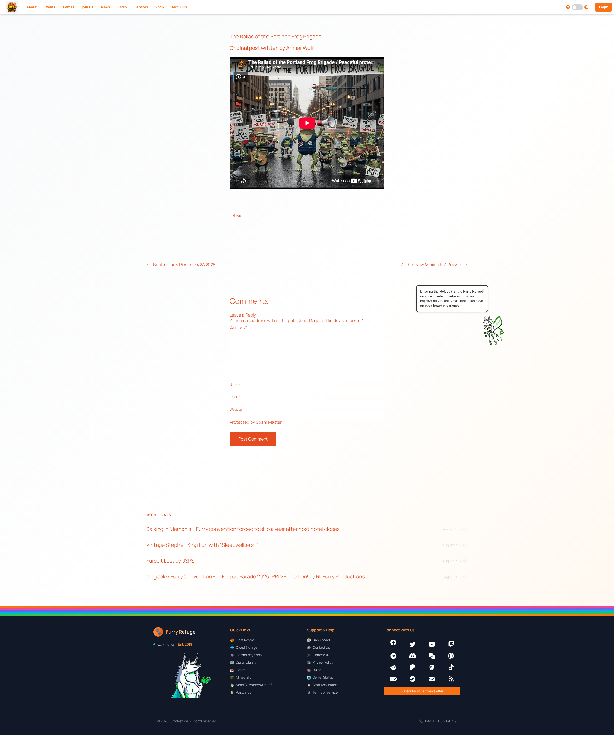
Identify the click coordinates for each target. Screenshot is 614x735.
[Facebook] (393, 642)
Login (603, 7)
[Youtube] (431, 644)
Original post (245, 48)
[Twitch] (450, 644)
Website (236, 409)
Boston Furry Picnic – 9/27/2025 (184, 264)
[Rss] (450, 679)
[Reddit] (393, 667)
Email (235, 396)
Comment (238, 327)
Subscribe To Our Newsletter (422, 691)
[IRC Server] (450, 656)
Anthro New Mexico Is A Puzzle (431, 264)
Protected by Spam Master (256, 422)
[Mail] (431, 679)
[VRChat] (393, 679)
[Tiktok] (450, 667)
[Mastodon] (431, 667)
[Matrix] (431, 656)
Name (235, 384)
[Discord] (412, 656)
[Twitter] (412, 644)
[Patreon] (412, 667)
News (236, 215)
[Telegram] (393, 656)
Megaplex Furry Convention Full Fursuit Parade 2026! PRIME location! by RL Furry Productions (255, 577)
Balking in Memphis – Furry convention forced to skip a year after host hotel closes (243, 529)
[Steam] (412, 679)
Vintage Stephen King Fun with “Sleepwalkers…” (202, 545)
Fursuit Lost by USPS (170, 561)
